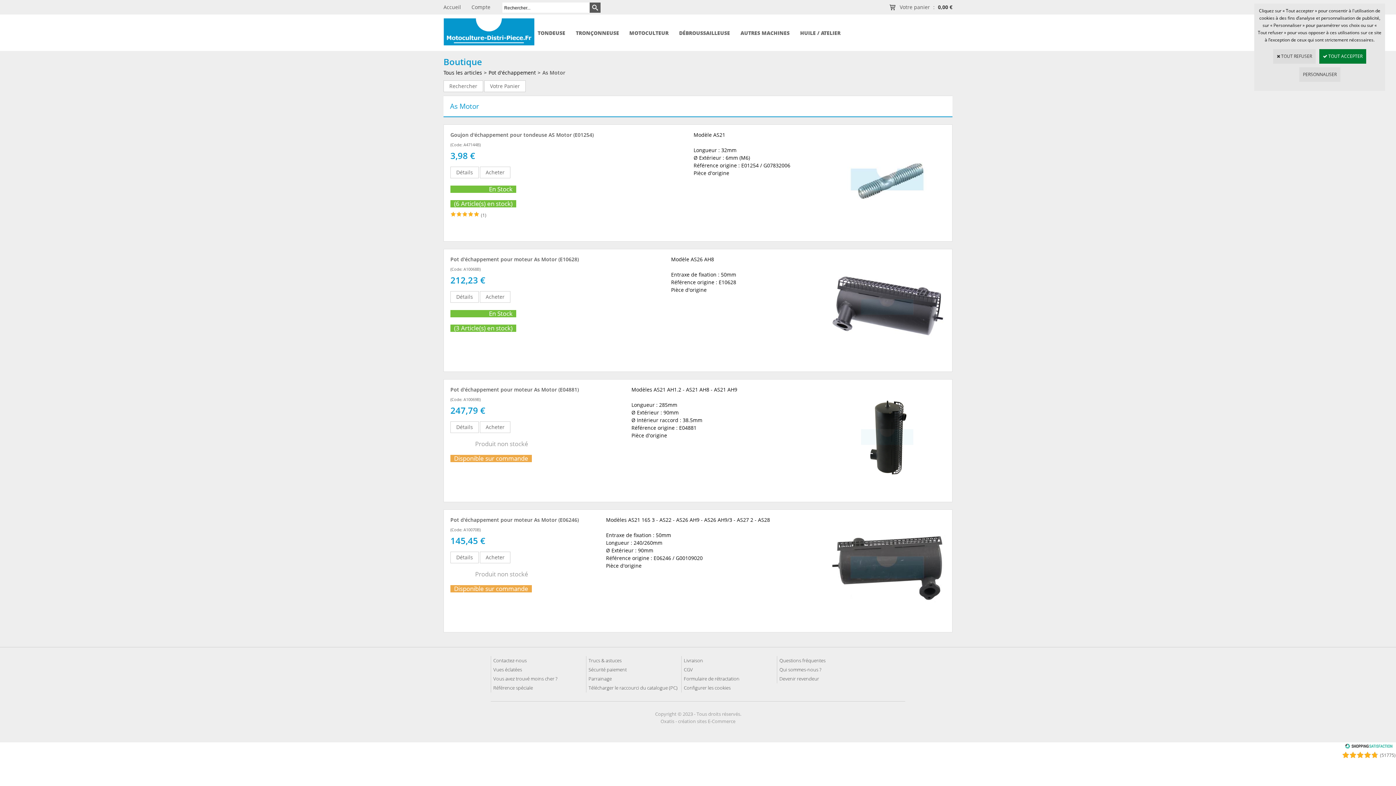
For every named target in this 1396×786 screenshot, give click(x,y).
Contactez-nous (510, 660)
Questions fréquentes (802, 660)
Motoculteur (649, 32)
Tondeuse (551, 32)
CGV (688, 669)
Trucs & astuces (605, 660)
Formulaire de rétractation (711, 678)
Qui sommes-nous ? (800, 669)
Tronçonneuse (597, 32)
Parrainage (600, 678)
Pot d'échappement (512, 72)
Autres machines (765, 32)
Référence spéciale (513, 687)
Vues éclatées (507, 669)
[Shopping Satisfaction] (1368, 747)
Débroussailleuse (704, 32)
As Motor (553, 72)
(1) (483, 215)
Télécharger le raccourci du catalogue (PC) (633, 687)
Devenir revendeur (799, 678)
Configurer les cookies (707, 687)
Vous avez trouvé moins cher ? (525, 678)
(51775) (1388, 755)
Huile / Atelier (820, 32)
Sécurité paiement (608, 669)
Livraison (693, 660)
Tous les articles (463, 72)
